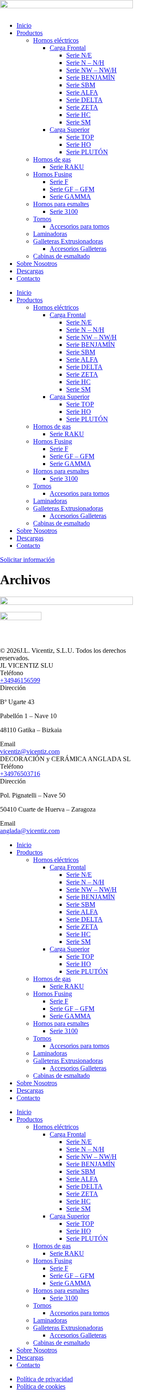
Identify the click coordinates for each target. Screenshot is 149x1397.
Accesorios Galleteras (78, 248)
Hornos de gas (52, 159)
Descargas (30, 271)
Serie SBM (80, 84)
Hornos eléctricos (56, 40)
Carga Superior (69, 129)
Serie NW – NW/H (91, 70)
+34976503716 (20, 773)
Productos (30, 32)
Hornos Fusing (52, 174)
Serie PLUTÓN (87, 151)
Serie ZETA (82, 107)
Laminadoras (50, 233)
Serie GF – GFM (72, 189)
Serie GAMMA (70, 196)
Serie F (59, 181)
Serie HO (78, 144)
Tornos (42, 218)
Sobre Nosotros (37, 263)
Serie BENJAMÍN (90, 77)
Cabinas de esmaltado (61, 256)
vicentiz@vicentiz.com (30, 751)
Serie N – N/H (85, 62)
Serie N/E (79, 55)
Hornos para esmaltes (61, 204)
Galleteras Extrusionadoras (68, 241)
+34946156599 (20, 680)
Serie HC (78, 114)
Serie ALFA (82, 92)
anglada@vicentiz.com (30, 830)
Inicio (24, 25)
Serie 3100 (64, 211)
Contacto (28, 278)
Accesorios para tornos (79, 226)
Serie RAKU (67, 166)
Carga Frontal (68, 47)
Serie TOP (80, 137)
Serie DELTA (84, 99)
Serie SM (78, 122)
